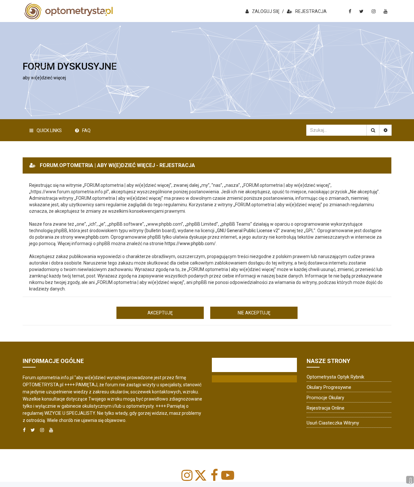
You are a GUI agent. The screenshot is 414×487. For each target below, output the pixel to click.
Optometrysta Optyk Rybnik (335, 377)
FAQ (86, 130)
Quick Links (49, 130)
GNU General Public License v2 (247, 230)
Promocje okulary (325, 398)
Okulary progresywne (329, 387)
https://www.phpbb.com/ (190, 243)
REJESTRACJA (311, 11)
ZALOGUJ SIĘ (265, 11)
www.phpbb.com (91, 237)
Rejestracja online (325, 408)
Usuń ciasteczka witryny (333, 423)
